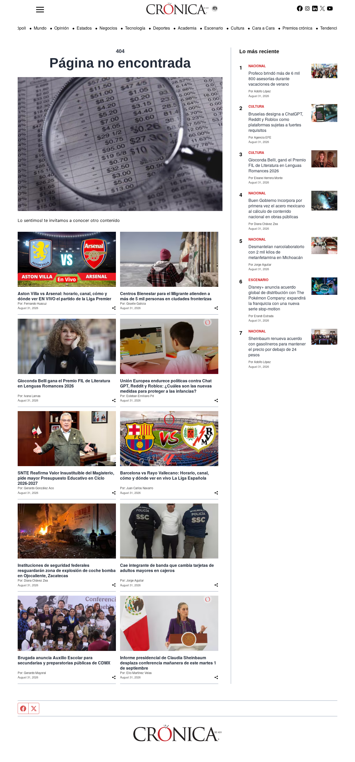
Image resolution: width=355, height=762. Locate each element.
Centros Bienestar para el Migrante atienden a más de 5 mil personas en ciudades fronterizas (166, 296)
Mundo (40, 28)
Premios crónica (297, 28)
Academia (187, 28)
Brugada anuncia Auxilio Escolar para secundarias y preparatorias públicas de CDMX (64, 660)
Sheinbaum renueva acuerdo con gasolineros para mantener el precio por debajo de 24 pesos (277, 346)
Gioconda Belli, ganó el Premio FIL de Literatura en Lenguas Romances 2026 (277, 165)
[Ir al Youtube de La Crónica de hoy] (330, 8)
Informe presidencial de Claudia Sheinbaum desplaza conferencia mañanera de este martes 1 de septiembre (168, 663)
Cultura (237, 28)
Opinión (61, 28)
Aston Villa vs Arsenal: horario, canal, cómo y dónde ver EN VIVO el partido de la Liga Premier (64, 296)
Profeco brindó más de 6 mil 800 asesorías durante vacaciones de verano (274, 78)
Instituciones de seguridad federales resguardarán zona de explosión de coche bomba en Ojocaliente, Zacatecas (67, 570)
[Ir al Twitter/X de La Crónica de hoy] (322, 8)
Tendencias (330, 28)
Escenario (213, 28)
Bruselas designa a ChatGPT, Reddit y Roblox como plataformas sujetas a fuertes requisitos (275, 122)
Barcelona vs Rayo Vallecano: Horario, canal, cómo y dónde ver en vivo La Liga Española (164, 475)
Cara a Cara (263, 28)
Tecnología (135, 28)
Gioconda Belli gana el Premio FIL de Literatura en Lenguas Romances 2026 (64, 383)
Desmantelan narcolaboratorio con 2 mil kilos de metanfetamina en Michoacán (276, 251)
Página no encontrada (120, 62)
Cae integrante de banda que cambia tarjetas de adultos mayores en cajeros (167, 568)
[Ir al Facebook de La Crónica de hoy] (300, 8)
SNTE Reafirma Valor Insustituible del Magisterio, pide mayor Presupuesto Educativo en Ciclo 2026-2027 (66, 478)
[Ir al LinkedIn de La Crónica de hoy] (315, 8)
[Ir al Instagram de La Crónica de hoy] (307, 8)
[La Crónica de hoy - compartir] (114, 308)
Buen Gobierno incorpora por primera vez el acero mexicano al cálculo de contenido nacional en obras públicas (276, 208)
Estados (84, 28)
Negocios (108, 28)
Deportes (161, 28)
